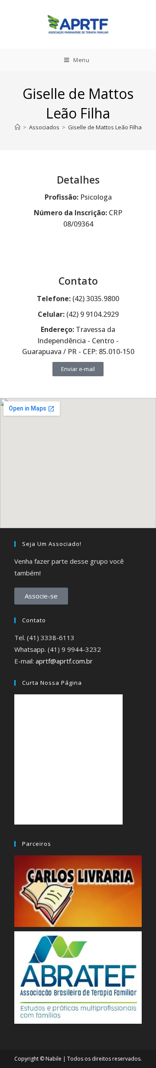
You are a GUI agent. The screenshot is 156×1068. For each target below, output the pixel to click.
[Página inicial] (17, 127)
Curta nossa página (52, 683)
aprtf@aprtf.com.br (64, 661)
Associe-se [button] (41, 596)
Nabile (54, 1058)
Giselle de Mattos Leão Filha (105, 127)
